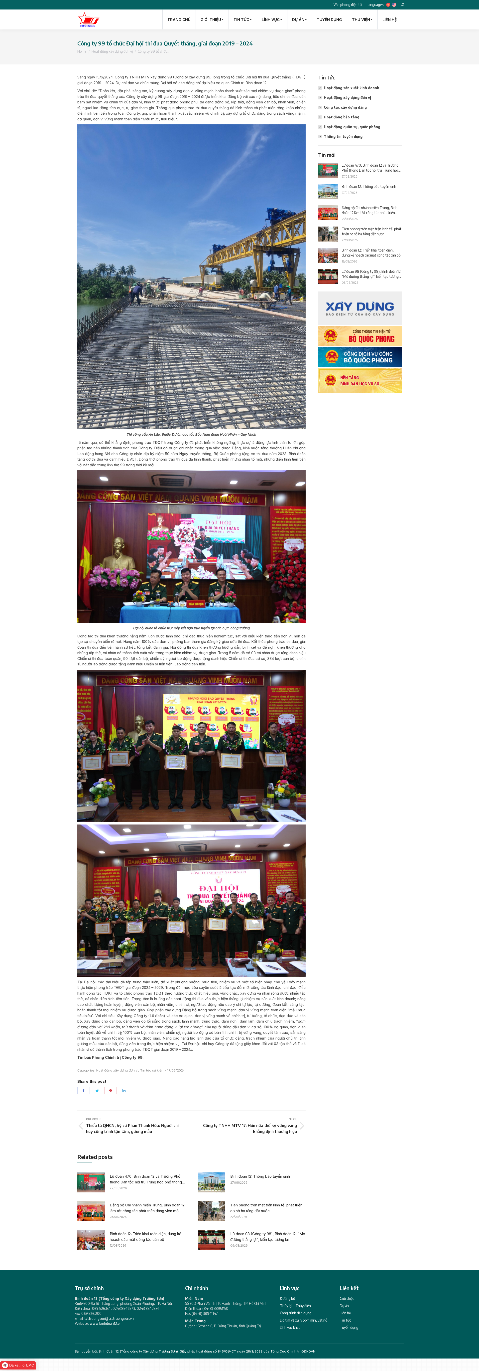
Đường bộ (287, 1298)
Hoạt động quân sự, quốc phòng (352, 127)
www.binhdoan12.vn (105, 1323)
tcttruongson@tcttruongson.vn (109, 1318)
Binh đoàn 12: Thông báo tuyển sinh (260, 1176)
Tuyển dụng (349, 1327)
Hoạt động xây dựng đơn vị (117, 1070)
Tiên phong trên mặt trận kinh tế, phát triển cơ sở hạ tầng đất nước (266, 1208)
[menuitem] (179, 19)
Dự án (344, 1306)
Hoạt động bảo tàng (341, 117)
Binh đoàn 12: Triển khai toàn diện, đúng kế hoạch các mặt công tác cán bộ (145, 1236)
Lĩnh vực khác (290, 1327)
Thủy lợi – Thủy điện (295, 1306)
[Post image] (91, 1182)
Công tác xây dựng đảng (345, 107)
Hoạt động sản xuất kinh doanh (351, 88)
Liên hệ (345, 1313)
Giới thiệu (347, 1298)
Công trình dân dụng (295, 1313)
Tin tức (345, 1320)
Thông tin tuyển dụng (343, 136)
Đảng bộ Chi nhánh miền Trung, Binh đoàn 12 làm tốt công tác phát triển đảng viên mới (147, 1208)
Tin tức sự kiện (151, 1070)
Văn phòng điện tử (348, 4)
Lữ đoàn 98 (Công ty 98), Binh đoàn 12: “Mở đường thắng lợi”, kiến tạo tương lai (267, 1236)
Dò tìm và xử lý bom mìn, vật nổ (303, 1320)
